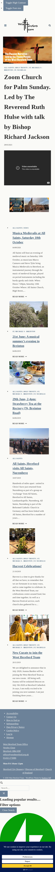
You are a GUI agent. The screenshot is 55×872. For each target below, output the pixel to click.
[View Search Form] (49, 25)
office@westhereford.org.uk (16, 754)
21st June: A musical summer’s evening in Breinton (26, 341)
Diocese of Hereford (34, 769)
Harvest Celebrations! (27, 566)
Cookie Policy (12, 730)
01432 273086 (9, 758)
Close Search (8, 810)
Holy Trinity (21, 68)
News (26, 228)
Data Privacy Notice (15, 727)
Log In (9, 734)
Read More (20, 297)
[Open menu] (5, 25)
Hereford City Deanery (13, 769)
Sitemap (10, 737)
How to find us (13, 720)
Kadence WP (46, 778)
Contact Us (11, 717)
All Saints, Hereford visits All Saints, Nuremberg (26, 468)
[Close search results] (4, 794)
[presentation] (29, 211)
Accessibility (12, 713)
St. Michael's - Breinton (24, 331)
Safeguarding (12, 723)
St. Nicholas (20, 70)
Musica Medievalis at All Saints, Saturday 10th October (29, 237)
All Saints (9, 68)
